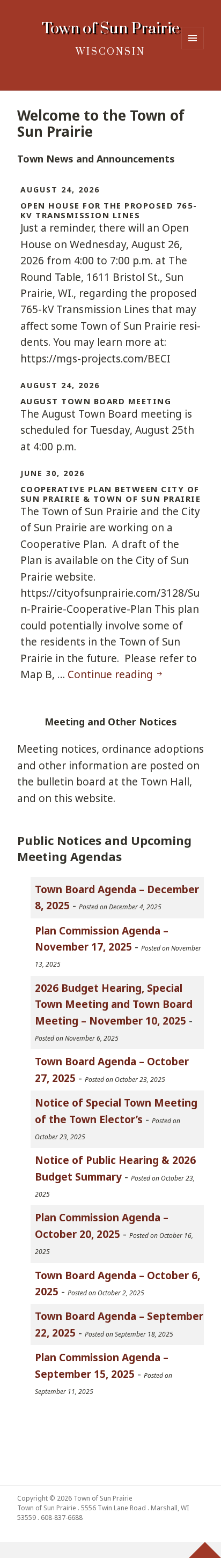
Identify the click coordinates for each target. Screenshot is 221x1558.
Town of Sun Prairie (111, 29)
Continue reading (116, 674)
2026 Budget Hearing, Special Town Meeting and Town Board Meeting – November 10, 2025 (114, 1004)
